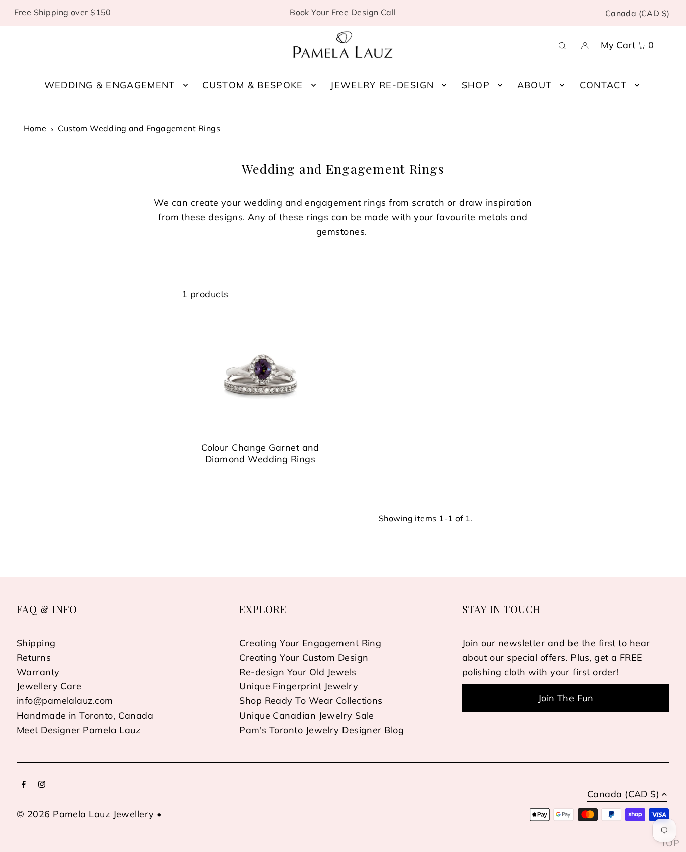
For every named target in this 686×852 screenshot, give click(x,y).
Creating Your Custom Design (303, 657)
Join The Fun (565, 698)
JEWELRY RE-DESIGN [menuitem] (382, 85)
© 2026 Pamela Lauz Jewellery (85, 814)
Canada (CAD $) (637, 13)
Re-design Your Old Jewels (297, 672)
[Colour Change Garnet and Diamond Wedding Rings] (260, 375)
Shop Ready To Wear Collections (311, 700)
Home (35, 128)
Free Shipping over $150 (62, 12)
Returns (34, 657)
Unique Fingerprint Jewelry (298, 686)
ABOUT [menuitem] (534, 85)
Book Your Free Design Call (343, 12)
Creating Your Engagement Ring (310, 643)
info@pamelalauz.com (65, 700)
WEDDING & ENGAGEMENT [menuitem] (109, 85)
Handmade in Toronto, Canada (85, 715)
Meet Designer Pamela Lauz (78, 730)
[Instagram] (41, 785)
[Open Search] (562, 45)
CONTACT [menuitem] (603, 85)
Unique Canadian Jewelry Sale (306, 715)
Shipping (36, 643)
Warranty (38, 672)
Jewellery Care (49, 686)
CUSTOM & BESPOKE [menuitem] (252, 85)
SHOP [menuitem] (476, 85)
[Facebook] (24, 785)
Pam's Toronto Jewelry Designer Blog (321, 730)
